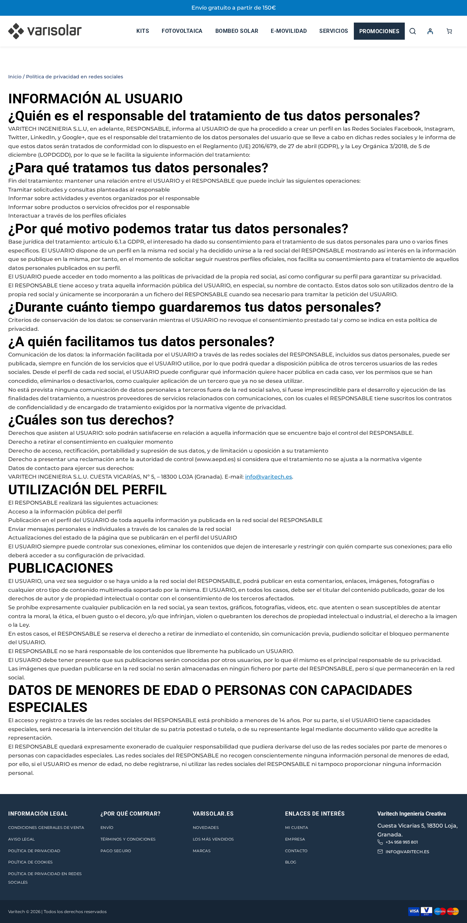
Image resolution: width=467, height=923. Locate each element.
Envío (107, 827)
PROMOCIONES (379, 31)
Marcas (202, 850)
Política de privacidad (34, 850)
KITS (142, 31)
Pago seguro (116, 850)
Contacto (296, 850)
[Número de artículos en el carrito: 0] (449, 31)
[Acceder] (430, 31)
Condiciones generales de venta (46, 827)
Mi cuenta (296, 827)
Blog (290, 862)
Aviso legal (21, 839)
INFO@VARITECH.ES (407, 851)
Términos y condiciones (128, 839)
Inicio (15, 77)
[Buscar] (413, 31)
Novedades (206, 827)
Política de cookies (30, 862)
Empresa (295, 839)
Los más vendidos (213, 839)
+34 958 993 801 (402, 842)
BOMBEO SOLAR (236, 31)
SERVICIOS (333, 31)
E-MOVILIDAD (289, 31)
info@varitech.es (268, 476)
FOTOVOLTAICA (182, 31)
